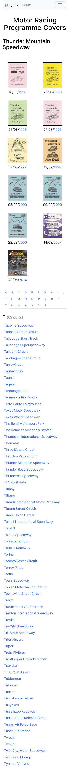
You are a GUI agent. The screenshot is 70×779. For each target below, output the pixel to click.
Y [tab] (39, 305)
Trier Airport (13, 639)
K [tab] (6, 299)
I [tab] (57, 292)
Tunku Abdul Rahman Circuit (26, 718)
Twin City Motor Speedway (25, 750)
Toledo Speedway (18, 535)
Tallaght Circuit (16, 352)
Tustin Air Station (17, 731)
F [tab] (38, 292)
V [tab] (19, 305)
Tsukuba (10, 665)
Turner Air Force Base (20, 724)
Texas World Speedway (22, 417)
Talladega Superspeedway (24, 345)
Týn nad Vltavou (16, 764)
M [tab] (19, 299)
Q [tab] (45, 299)
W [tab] (26, 305)
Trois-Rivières (14, 653)
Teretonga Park (15, 391)
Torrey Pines (13, 567)
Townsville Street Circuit (23, 594)
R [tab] (52, 299)
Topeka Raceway (17, 548)
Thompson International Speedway (31, 437)
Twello (9, 744)
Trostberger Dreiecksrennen (25, 659)
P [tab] (39, 299)
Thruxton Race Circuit (20, 456)
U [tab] (12, 305)
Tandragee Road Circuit (22, 358)
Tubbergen (12, 679)
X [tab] (32, 305)
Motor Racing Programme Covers (35, 24)
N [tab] (26, 299)
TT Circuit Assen (17, 672)
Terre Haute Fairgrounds (22, 404)
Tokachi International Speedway (28, 522)
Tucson (9, 692)
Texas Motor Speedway (22, 410)
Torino (9, 554)
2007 (58, 242)
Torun (8, 574)
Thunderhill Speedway (21, 476)
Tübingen (11, 685)
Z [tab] (45, 305)
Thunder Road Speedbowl (24, 469)
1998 (57, 167)
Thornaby (11, 443)
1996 (22, 92)
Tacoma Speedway (19, 325)
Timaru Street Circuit (20, 508)
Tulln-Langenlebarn (19, 698)
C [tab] (19, 292)
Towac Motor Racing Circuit (25, 587)
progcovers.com (18, 5)
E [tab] (32, 292)
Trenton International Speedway (28, 613)
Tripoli (9, 646)
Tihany (9, 489)
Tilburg (9, 495)
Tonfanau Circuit (16, 541)
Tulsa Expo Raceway (20, 711)
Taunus (9, 378)
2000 (23, 205)
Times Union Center (19, 515)
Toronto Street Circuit (20, 561)
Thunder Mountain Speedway (26, 44)
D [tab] (26, 292)
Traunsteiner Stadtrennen (23, 607)
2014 (23, 280)
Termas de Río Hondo (20, 397)
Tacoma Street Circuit (21, 332)
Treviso (9, 620)
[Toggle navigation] (60, 4)
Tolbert (9, 528)
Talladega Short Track (21, 338)
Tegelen (10, 384)
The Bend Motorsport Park (24, 423)
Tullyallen (11, 705)
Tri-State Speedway (19, 633)
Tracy (8, 600)
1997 (23, 167)
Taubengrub (13, 371)
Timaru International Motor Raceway (32, 502)
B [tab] (12, 292)
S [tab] (58, 299)
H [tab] (52, 292)
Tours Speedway (17, 580)
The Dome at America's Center (27, 430)
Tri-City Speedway (18, 626)
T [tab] (6, 305)
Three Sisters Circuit (20, 450)
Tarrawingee (13, 364)
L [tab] (12, 299)
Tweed (9, 738)
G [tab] (45, 292)
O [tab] (32, 299)
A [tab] (6, 292)
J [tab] (63, 292)
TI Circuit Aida (15, 482)
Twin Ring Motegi (17, 757)
